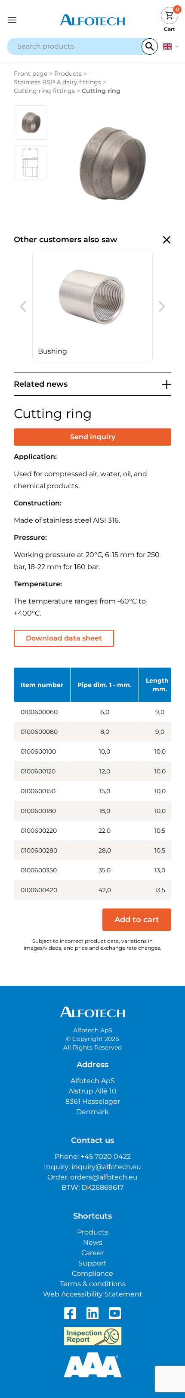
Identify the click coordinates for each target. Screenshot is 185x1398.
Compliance (92, 1273)
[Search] (150, 46)
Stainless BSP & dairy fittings (57, 82)
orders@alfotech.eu (104, 1177)
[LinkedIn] (92, 1313)
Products (68, 73)
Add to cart (136, 919)
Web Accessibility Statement (92, 1294)
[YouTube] (115, 1313)
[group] (92, 306)
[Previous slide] (23, 307)
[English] (170, 46)
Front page (30, 73)
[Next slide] (162, 307)
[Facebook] (70, 1313)
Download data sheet (64, 638)
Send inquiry (92, 437)
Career (92, 1253)
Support (92, 1263)
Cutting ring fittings (44, 91)
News (92, 1242)
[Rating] (93, 1364)
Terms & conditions (93, 1284)
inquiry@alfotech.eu (106, 1167)
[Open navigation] (28, 20)
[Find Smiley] (93, 1336)
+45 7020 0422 (105, 1156)
